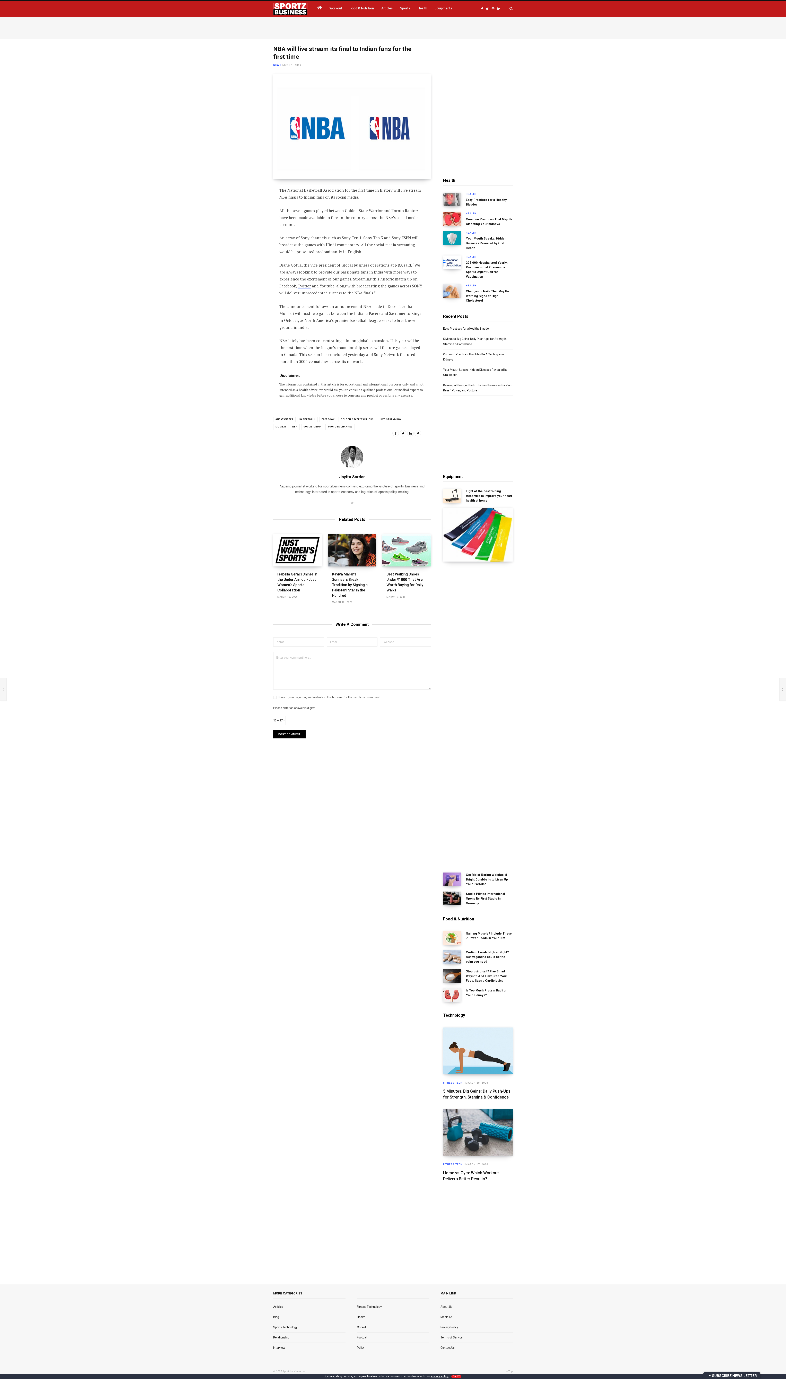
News (277, 65)
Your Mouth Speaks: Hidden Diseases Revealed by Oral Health (486, 243)
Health (471, 194)
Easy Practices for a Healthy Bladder (486, 202)
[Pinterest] (417, 433)
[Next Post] (782, 689)
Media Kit (446, 1317)
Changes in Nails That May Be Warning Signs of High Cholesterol (487, 296)
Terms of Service (451, 1337)
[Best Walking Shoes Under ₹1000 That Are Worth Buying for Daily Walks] (406, 550)
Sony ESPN (401, 237)
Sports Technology (285, 1327)
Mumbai (286, 313)
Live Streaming (390, 419)
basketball (307, 419)
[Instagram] (253, 245)
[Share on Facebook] (253, 202)
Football (362, 1337)
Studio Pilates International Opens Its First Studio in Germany (485, 898)
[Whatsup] (253, 234)
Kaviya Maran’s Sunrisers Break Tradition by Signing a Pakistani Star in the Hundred (350, 585)
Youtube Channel (340, 426)
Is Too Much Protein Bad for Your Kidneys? (486, 993)
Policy (361, 1347)
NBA (294, 426)
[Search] (509, 8)
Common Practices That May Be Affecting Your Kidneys (489, 221)
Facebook (328, 419)
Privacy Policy (449, 1327)
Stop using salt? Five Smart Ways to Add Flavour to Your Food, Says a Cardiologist (486, 976)
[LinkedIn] (253, 223)
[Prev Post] (3, 689)
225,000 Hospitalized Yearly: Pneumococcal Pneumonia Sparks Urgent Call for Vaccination (487, 269)
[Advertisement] (393, 27)
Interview (279, 1347)
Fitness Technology (369, 1306)
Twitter (304, 285)
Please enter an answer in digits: (294, 708)
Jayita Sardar (352, 476)
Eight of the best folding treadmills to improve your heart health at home (489, 495)
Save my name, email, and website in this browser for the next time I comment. (329, 697)
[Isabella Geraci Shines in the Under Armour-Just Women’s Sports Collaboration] (297, 550)
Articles (278, 1306)
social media (313, 426)
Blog (276, 1317)
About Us (446, 1306)
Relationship (281, 1337)
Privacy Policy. (440, 1376)
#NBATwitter (284, 419)
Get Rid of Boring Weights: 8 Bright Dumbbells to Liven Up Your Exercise (487, 879)
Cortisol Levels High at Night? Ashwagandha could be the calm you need (487, 957)
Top (510, 1371)
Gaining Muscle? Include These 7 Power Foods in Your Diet (489, 936)
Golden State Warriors (357, 419)
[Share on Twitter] (253, 213)
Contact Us (447, 1347)
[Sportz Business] (290, 9)
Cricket (361, 1327)
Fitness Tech (452, 1082)
